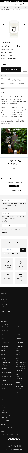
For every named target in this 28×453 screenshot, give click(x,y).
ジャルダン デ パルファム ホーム (7, 365)
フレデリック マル (5, 348)
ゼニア (17, 392)
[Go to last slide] (3, 25)
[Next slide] (25, 25)
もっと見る (4, 208)
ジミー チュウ (4, 369)
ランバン (17, 326)
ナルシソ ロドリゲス (19, 360)
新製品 (19, 7)
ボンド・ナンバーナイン (6, 330)
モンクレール (18, 352)
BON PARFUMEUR (7, 9)
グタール (3, 356)
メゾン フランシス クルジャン (21, 340)
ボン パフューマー (5, 326)
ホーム (2, 9)
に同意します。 (15, 253)
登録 (23, 250)
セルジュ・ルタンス (19, 380)
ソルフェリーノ (18, 384)
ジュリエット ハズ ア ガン (6, 373)
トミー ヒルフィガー (19, 388)
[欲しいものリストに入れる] (25, 69)
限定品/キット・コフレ (11, 7)
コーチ (3, 338)
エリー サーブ (4, 352)
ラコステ (3, 390)
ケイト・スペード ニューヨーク (7, 377)
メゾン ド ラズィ (18, 334)
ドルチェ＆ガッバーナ (5, 342)
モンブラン (17, 356)
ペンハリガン (18, 372)
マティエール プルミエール (20, 344)
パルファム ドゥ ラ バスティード (21, 364)
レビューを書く (14, 186)
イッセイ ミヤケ (4, 360)
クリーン (3, 334)
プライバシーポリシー (11, 253)
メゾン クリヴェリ (19, 330)
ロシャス (17, 376)
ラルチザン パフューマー (6, 385)
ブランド (3, 7)
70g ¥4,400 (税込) (4, 63)
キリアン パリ (4, 381)
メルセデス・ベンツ (19, 348)
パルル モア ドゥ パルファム (20, 368)
